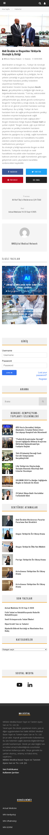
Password (7, 361)
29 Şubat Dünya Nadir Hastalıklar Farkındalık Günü (30, 494)
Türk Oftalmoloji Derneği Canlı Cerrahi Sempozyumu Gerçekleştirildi (28, 455)
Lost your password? (41, 374)
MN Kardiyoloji (9, 814)
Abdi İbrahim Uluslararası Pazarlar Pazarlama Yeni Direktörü (30, 520)
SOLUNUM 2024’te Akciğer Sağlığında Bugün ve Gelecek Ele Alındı (31, 481)
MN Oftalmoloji (9, 821)
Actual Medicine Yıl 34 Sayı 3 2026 (19, 607)
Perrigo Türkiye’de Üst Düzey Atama (31, 559)
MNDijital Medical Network (12, 59)
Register (43, 379)
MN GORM (7, 827)
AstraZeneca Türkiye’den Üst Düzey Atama (30, 572)
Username (7, 350)
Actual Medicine (10, 808)
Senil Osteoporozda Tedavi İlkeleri (19, 619)
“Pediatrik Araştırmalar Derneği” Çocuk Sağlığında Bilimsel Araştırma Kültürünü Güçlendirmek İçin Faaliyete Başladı (31, 443)
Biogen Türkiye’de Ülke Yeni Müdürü (30, 546)
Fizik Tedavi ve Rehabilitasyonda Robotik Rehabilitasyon (22, 613)
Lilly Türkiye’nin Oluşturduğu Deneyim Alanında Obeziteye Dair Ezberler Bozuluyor (29, 468)
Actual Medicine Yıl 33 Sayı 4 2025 (22, 210)
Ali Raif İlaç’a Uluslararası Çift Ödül (26, 198)
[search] (43, 401)
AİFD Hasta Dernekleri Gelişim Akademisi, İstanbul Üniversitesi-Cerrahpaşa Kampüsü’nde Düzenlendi (31, 430)
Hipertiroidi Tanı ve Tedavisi (17, 623)
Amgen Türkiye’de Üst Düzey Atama (30, 533)
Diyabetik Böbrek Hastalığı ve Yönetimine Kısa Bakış (24, 629)
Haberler (28, 59)
